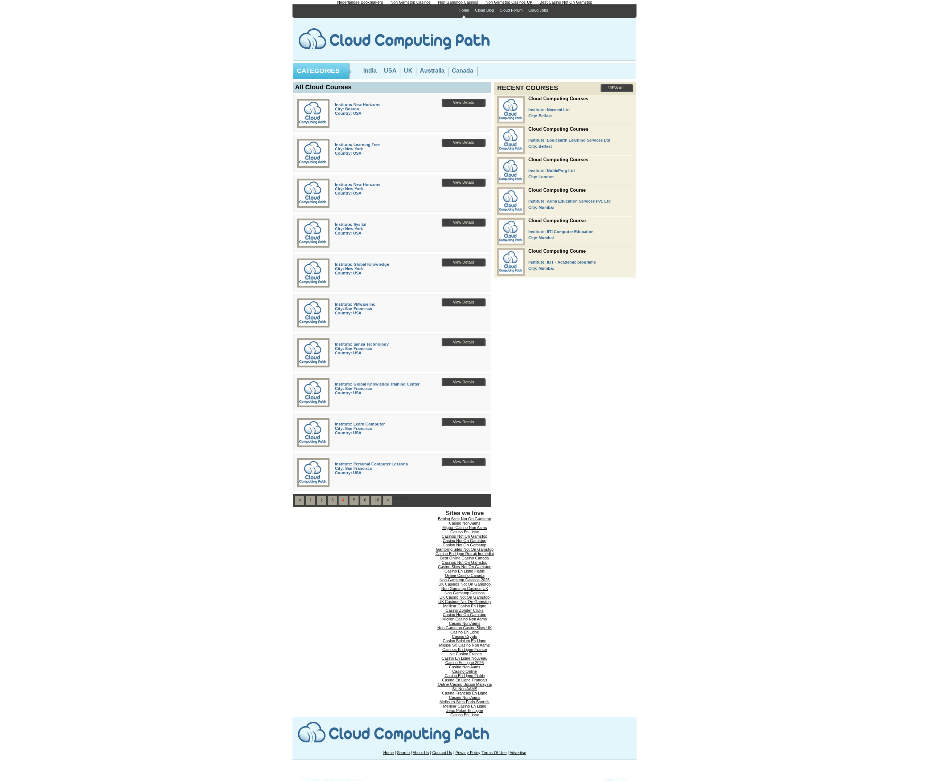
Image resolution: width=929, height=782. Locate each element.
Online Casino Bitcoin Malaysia (465, 684)
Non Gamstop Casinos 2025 (464, 580)
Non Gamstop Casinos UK (464, 588)
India (370, 71)
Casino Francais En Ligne (464, 693)
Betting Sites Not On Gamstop (464, 519)
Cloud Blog (484, 10)
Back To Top (616, 780)
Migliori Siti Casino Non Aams (464, 645)
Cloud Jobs (538, 10)
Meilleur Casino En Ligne (464, 606)
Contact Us (442, 752)
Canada (462, 71)
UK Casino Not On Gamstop (464, 597)
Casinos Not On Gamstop (464, 536)
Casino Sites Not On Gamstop (464, 567)
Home (464, 10)
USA (390, 71)
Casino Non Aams (464, 523)
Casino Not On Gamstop (464, 540)
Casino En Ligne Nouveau (464, 658)
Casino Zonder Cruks (465, 610)
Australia (432, 71)
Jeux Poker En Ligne (464, 710)
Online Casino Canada (464, 575)
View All (617, 88)
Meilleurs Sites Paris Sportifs (464, 702)
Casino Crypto (464, 636)
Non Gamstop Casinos (465, 593)
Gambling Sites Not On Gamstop (465, 549)
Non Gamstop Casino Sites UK (464, 628)
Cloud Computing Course (557, 190)
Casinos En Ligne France (464, 649)
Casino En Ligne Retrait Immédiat (464, 553)
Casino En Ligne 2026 (464, 662)
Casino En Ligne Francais (464, 680)
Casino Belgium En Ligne (464, 641)
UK (408, 71)
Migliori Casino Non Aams (464, 527)
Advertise (517, 752)
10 (377, 500)
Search (403, 752)
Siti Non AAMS (464, 689)
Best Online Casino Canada (464, 558)
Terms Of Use (494, 752)
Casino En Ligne (464, 532)
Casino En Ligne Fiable (465, 571)
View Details (463, 102)
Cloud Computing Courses (558, 98)
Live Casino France (464, 654)
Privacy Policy (467, 752)
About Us (421, 752)
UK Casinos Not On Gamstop (464, 584)
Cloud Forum (511, 10)
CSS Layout (312, 780)
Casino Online (464, 671)
